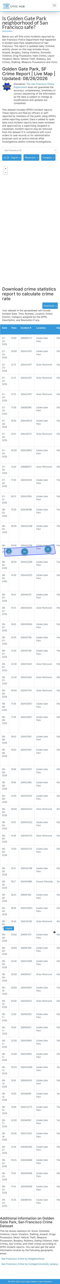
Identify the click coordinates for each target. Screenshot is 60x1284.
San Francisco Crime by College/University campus (29, 1263)
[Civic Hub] (13, 6)
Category (47, 157)
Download (49, 305)
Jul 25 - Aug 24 (11, 157)
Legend (9, 928)
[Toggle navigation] (54, 5)
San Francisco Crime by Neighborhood (22, 1258)
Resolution (30, 157)
